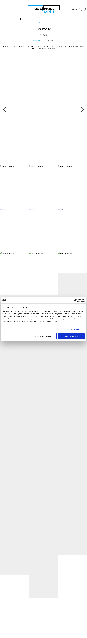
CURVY (18, 19)
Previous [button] (4, 109)
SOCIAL (79, 19)
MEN (13, 19)
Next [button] (82, 109)
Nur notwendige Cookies (43, 336)
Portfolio (36, 40)
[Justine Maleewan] (7, 166)
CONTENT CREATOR (41, 19)
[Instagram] (85, 9)
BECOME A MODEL (66, 19)
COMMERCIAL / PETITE (27, 19)
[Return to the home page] (43, 9)
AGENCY (56, 19)
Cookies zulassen (71, 336)
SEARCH (50, 19)
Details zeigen (75, 329)
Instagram (50, 40)
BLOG (74, 19)
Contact (74, 10)
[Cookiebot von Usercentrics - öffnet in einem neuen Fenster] (75, 300)
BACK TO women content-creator (73, 29)
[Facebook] (80, 9)
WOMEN (8, 19)
